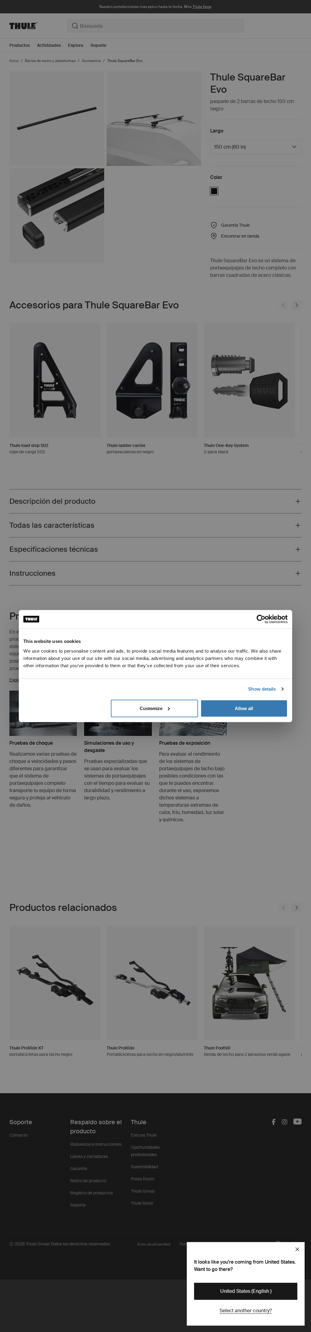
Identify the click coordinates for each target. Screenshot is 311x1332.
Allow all (244, 708)
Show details (262, 689)
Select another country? (246, 1310)
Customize (151, 708)
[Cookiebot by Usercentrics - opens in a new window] (261, 619)
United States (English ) (246, 1291)
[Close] (297, 1249)
